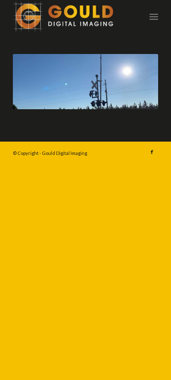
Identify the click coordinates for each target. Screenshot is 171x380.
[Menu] (153, 17)
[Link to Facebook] (152, 152)
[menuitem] (153, 17)
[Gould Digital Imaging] (71, 16)
